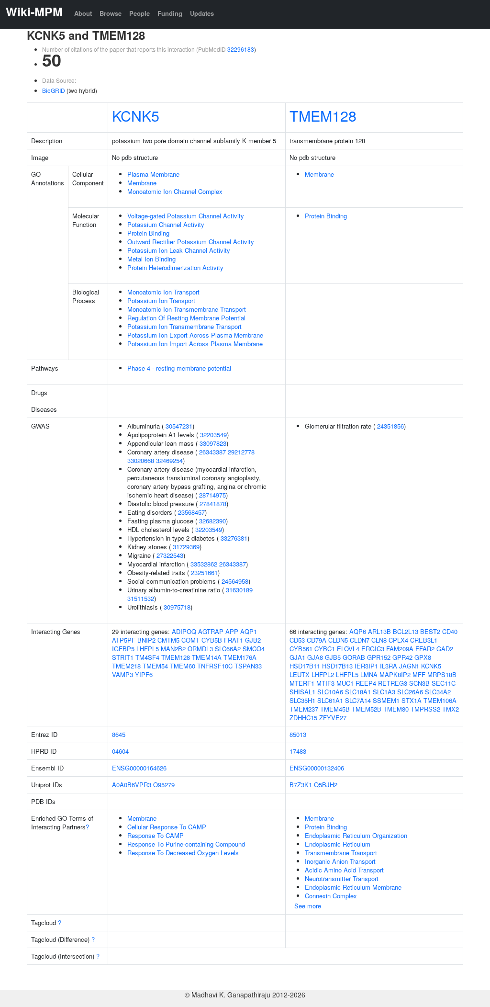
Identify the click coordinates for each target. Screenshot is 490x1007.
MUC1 (345, 683)
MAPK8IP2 (395, 674)
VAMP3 (122, 674)
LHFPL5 (147, 648)
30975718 (177, 606)
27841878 (213, 503)
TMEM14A (207, 657)
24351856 (390, 425)
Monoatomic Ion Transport (163, 291)
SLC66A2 (228, 648)
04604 (120, 751)
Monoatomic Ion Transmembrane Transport (186, 309)
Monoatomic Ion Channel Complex (175, 191)
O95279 (164, 784)
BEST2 (430, 631)
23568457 (191, 512)
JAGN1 (409, 665)
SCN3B (419, 683)
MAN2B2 (173, 648)
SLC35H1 (302, 700)
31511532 (140, 598)
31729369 (186, 546)
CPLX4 (398, 640)
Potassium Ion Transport (161, 300)
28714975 (212, 494)
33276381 (234, 538)
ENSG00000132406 (317, 767)
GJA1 (297, 657)
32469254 (169, 460)
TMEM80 (396, 708)
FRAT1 (233, 640)
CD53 (297, 640)
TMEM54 (155, 665)
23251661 (204, 572)
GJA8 (315, 657)
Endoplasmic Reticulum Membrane (353, 887)
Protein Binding (148, 233)
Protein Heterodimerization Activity (175, 267)
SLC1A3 (384, 691)
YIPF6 (144, 674)
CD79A (316, 640)
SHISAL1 (302, 691)
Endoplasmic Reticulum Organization (356, 835)
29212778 (241, 451)
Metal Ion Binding (151, 258)
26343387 (212, 451)
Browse (111, 13)
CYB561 (301, 648)
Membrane (141, 182)
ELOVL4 (348, 648)
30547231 (179, 425)
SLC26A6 (410, 691)
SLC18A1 (358, 691)
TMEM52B (366, 708)
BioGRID (53, 90)
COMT (190, 640)
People (139, 13)
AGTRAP (210, 631)
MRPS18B (442, 674)
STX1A (411, 700)
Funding (169, 13)
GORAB (354, 657)
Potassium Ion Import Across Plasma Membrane (195, 343)
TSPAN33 (248, 665)
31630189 (239, 589)
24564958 (235, 581)
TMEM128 (323, 115)
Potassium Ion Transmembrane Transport (184, 326)
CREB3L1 (423, 640)
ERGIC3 (372, 648)
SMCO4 (254, 648)
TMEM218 (126, 665)
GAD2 (444, 648)
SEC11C (444, 683)
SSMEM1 (386, 700)
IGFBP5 (123, 648)
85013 (298, 734)
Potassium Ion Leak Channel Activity (178, 250)
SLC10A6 (330, 691)
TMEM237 (304, 708)
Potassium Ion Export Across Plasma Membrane (195, 334)
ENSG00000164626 (139, 767)
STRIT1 (123, 657)
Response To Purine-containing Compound (186, 844)
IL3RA (388, 665)
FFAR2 (424, 648)
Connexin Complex (331, 895)
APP (231, 631)
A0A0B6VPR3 (131, 784)
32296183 (240, 49)
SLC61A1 (330, 700)
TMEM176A (239, 657)
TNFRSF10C (215, 665)
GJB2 (253, 640)
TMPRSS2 (425, 708)
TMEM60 (182, 665)
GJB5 (333, 657)
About (83, 13)
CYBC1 (324, 648)
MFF (418, 674)
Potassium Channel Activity (165, 224)
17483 (298, 751)
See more (307, 905)
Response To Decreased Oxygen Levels (183, 852)
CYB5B (211, 640)
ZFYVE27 (332, 717)
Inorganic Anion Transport (340, 861)
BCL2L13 (405, 631)
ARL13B (379, 631)
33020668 (140, 460)
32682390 (212, 520)
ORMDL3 (200, 648)
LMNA (369, 674)
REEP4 (366, 683)
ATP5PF (123, 640)
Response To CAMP (155, 835)
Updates (202, 13)
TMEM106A (440, 700)
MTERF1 (302, 683)
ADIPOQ (184, 631)
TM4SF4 (147, 657)
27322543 (169, 555)
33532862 (203, 563)
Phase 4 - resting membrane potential (179, 368)
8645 (118, 734)
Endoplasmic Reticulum (337, 844)
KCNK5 (135, 115)
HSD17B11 (305, 665)
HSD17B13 (337, 665)
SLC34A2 (438, 691)
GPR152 (378, 657)
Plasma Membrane (153, 174)
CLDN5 (338, 640)
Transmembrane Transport (341, 852)
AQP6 (357, 631)
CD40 (449, 631)
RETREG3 (392, 683)
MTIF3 (325, 683)
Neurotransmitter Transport (342, 878)
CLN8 (379, 640)
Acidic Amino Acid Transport (344, 869)
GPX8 (422, 657)
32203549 (213, 434)
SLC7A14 (358, 700)
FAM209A (399, 648)
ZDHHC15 (303, 717)
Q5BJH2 (325, 784)
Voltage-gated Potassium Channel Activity (185, 215)
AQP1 (248, 631)
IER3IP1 (366, 665)
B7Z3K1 (301, 784)
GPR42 (402, 657)
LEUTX (300, 674)
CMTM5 (168, 640)
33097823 (213, 443)
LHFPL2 (323, 674)
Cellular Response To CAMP (166, 826)
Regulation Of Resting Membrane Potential (186, 317)
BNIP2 (146, 640)
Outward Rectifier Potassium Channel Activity (190, 241)
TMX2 (450, 708)
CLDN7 (359, 640)
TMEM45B (335, 708)
